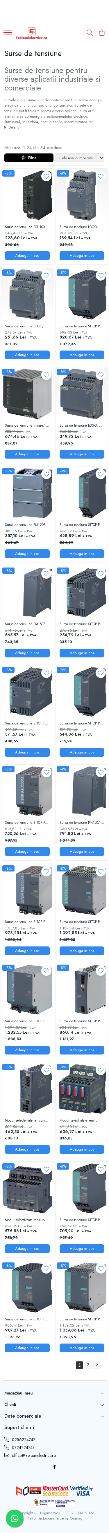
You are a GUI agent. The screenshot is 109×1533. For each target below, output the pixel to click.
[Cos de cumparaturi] (102, 33)
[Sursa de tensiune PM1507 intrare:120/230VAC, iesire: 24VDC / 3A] (27, 592)
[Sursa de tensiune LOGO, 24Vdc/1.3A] (82, 195)
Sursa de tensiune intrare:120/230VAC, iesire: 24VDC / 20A (27, 425)
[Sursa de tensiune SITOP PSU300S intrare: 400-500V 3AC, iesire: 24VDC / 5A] (82, 1188)
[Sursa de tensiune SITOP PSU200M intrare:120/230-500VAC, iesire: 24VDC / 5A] (27, 791)
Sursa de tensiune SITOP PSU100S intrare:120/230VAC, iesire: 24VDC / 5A (82, 723)
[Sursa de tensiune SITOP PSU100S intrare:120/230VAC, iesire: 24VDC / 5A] (82, 692)
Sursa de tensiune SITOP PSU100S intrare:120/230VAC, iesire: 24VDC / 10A (82, 326)
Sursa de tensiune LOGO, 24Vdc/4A (82, 425)
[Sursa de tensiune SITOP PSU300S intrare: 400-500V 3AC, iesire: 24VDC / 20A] (82, 1287)
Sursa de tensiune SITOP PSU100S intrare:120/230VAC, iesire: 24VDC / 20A (82, 922)
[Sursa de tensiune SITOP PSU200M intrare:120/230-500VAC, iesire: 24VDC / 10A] (27, 890)
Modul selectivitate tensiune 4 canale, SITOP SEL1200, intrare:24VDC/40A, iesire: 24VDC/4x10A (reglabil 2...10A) (27, 1120)
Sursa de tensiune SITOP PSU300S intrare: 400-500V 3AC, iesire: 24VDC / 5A (82, 1220)
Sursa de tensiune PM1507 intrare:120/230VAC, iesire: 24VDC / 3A (27, 624)
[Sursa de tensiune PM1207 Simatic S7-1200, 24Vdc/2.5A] (27, 493)
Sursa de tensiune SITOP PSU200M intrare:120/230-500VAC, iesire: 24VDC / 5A (27, 823)
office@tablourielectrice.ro (33, 1455)
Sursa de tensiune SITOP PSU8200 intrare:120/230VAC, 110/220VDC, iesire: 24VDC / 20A (27, 1021)
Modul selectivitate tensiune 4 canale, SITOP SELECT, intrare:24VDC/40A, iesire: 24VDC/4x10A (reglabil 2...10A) (82, 1120)
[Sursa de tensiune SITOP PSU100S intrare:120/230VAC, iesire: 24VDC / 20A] (82, 890)
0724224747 (23, 1447)
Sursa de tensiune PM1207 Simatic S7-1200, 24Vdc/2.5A (27, 525)
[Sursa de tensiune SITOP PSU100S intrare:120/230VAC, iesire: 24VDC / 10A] (82, 294)
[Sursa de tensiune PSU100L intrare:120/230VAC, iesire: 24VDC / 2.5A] (27, 195)
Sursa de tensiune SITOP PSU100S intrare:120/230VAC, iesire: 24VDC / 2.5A (82, 525)
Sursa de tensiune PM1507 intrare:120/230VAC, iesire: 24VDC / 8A (82, 823)
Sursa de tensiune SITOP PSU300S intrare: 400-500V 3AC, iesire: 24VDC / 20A (82, 1319)
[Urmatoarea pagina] (96, 1365)
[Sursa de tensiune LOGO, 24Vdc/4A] (82, 394)
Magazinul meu (18, 1393)
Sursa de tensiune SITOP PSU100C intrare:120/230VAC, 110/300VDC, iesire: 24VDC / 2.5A (82, 624)
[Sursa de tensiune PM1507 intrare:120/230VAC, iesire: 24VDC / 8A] (82, 791)
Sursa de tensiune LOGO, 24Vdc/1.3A (82, 227)
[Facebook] (54, 1467)
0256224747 (23, 1440)
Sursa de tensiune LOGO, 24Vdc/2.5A (27, 326)
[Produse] (8, 33)
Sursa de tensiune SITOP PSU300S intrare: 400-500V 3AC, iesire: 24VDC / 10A (27, 1319)
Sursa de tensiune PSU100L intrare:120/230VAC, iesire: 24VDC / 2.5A (27, 227)
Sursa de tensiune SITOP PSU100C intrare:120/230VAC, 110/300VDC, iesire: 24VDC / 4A (27, 723)
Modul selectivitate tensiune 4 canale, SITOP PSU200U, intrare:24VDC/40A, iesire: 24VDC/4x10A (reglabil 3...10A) (27, 1220)
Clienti (10, 1404)
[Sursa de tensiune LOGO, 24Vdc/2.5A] (27, 294)
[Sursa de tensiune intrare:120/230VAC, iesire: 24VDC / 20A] (27, 394)
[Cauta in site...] (90, 33)
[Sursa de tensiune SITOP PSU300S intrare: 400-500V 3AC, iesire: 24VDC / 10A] (27, 1287)
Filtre (31, 158)
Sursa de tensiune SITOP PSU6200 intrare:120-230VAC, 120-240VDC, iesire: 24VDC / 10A (82, 1021)
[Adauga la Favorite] (46, 176)
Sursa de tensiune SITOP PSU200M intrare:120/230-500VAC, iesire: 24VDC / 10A (27, 922)
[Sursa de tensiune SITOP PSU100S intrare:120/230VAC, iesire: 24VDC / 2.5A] (82, 493)
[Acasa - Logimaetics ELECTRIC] (31, 33)
